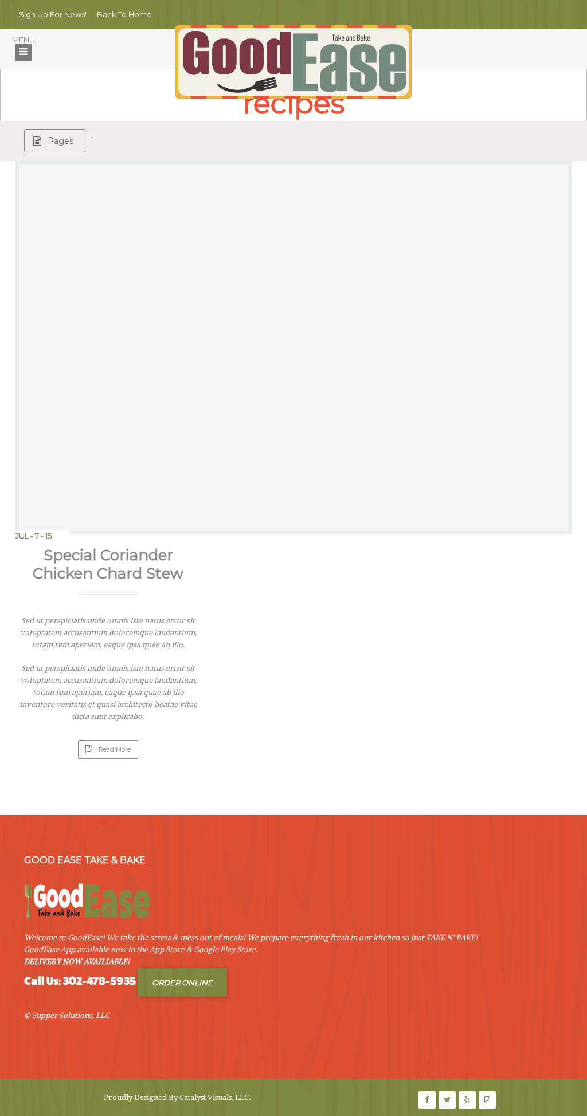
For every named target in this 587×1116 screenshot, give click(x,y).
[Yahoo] (487, 1100)
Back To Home (124, 14)
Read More (118, 752)
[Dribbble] (467, 1100)
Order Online (182, 982)
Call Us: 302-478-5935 (80, 981)
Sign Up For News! (53, 14)
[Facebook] (427, 1100)
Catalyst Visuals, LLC (214, 1097)
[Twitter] (447, 1100)
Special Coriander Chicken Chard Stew (108, 564)
